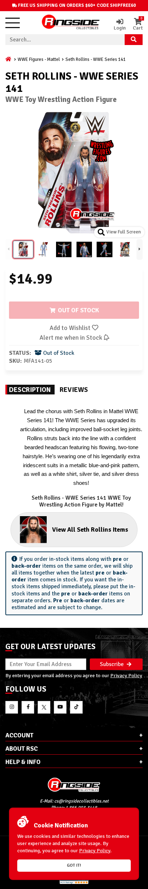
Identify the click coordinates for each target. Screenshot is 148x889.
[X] (44, 707)
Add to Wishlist (71, 328)
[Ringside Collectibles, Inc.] (74, 784)
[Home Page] (8, 59)
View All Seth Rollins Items (90, 529)
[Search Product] (134, 39)
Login (120, 27)
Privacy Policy (126, 675)
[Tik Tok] (76, 707)
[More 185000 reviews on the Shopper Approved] (74, 882)
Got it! (74, 865)
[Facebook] (28, 707)
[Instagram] (11, 707)
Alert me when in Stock (71, 337)
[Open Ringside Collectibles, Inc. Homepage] (70, 22)
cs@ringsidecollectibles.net (81, 801)
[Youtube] (60, 707)
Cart (138, 24)
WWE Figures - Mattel (39, 59)
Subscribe (112, 664)
